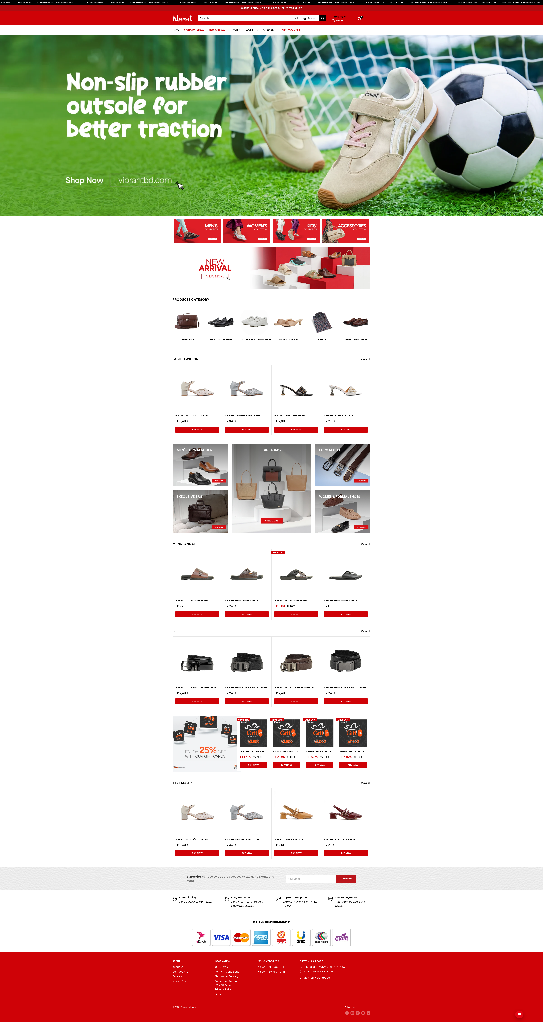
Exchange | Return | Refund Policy (226, 983)
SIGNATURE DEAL (194, 29)
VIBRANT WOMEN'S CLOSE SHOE (193, 415)
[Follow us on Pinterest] (358, 1013)
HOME (176, 29)
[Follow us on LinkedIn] (368, 1013)
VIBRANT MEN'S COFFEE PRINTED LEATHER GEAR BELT (296, 687)
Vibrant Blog (180, 981)
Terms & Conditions (227, 971)
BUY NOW (197, 429)
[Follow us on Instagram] (352, 1013)
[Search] (322, 18)
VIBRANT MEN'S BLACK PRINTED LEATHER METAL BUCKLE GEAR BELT (346, 687)
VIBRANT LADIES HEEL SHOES (289, 415)
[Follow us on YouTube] (363, 1013)
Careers (177, 976)
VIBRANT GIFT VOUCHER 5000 (320, 751)
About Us (178, 967)
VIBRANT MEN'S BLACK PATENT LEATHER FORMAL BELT (197, 687)
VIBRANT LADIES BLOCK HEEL (290, 839)
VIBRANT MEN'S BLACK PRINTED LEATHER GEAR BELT (247, 687)
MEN (235, 29)
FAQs (218, 994)
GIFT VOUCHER (291, 29)
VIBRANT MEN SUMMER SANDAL (192, 600)
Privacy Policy (223, 989)
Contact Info (180, 971)
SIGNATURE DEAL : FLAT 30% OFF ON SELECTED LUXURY (271, 8)
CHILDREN (268, 29)
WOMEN (250, 29)
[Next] (370, 324)
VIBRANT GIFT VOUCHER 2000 (253, 751)
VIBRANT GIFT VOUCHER (271, 967)
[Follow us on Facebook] (347, 1013)
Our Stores (221, 967)
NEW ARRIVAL (217, 29)
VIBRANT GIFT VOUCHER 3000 (286, 751)
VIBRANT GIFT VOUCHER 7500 (353, 751)
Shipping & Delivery (226, 976)
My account (339, 20)
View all (366, 359)
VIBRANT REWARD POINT (271, 971)
